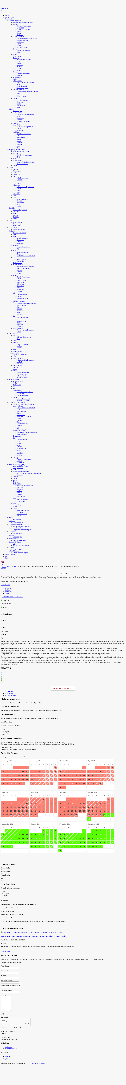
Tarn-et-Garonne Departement (26, 330)
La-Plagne (20, 512)
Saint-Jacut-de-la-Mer (23, 121)
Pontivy (19, 146)
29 (15, 783)
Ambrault (19, 180)
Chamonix (20, 489)
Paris (14, 197)
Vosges (15, 218)
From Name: (5, 966)
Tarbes (19, 273)
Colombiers (20, 284)
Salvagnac (20, 326)
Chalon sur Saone (22, 164)
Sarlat (18, 70)
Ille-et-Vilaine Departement (25, 127)
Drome (15, 480)
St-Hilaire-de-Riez (22, 376)
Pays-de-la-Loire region (20, 355)
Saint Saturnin (21, 462)
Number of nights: (6, 990)
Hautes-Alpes (17, 436)
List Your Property (10, 17)
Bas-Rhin (16, 215)
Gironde (15, 72)
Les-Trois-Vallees (22, 514)
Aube (14, 213)
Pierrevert (20, 475)
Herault (15, 275)
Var (14, 438)
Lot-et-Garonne (17, 81)
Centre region (17, 171)
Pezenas (19, 287)
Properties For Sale (11, 1048)
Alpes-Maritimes (18, 406)
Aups (18, 441)
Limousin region (18, 533)
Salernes (19, 450)
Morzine (19, 494)
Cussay (19, 188)
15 (15, 775)
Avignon (19, 461)
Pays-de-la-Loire (14, 353)
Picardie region (17, 549)
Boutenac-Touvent (22, 40)
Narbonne (20, 243)
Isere (14, 498)
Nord (14, 388)
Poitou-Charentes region (20, 552)
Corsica (11, 220)
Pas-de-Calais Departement (25, 392)
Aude (14, 236)
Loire (14, 503)
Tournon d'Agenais (22, 88)
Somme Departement (23, 399)
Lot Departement (22, 294)
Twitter (7, 1058)
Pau (18, 95)
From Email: (5, 971)
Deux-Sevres (17, 56)
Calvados (15, 335)
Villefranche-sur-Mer (23, 429)
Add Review (19, 597)
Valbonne (19, 425)
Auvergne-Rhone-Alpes (16, 464)
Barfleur (19, 346)
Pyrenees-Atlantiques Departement (27, 91)
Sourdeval (20, 347)
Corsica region (17, 222)
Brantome (20, 65)
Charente (15, 24)
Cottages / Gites (71, 570)
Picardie (11, 547)
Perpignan (20, 310)
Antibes (19, 409)
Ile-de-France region (19, 229)
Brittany (11, 109)
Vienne (15, 98)
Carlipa (19, 241)
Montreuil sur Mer (22, 395)
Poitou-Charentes (14, 551)
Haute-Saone (17, 385)
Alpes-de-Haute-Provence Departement (29, 473)
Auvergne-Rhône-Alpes (20, 466)
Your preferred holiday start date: (11, 985)
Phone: (3, 975)
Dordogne (16, 58)
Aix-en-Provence (22, 434)
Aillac (18, 61)
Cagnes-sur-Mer (22, 411)
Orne (14, 349)
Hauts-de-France (14, 379)
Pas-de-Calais (17, 390)
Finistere (15, 123)
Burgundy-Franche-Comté (17, 150)
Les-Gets (19, 491)
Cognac (19, 33)
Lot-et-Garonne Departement (26, 82)
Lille (14, 544)
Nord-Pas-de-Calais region (21, 545)
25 (27, 779)
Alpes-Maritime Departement (26, 408)
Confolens (20, 35)
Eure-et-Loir (16, 174)
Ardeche (15, 476)
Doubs (15, 383)
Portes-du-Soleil (21, 496)
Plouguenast (20, 118)
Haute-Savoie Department (25, 485)
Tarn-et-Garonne (18, 328)
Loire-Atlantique (18, 358)
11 (27, 771)
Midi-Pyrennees (14, 538)
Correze (15, 49)
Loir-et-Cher (16, 194)
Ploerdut (19, 142)
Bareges (19, 270)
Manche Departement (23, 344)
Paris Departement (22, 199)
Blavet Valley (21, 137)
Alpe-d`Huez (21, 501)
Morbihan (16, 132)
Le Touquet (20, 393)
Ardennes (16, 211)
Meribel (19, 515)
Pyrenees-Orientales (19, 302)
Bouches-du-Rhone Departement (27, 432)
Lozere (15, 300)
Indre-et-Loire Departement (25, 187)
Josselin (19, 141)
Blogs (6, 558)
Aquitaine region (18, 522)
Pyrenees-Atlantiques (19, 89)
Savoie (15, 508)
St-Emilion (20, 75)
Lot (14, 293)
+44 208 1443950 (6, 1037)
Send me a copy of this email (12, 1028)
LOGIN (3, 568)
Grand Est (12, 208)
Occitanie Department (19, 233)
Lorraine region (17, 537)
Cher (14, 173)
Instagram (8, 1056)
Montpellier (20, 286)
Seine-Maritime (17, 351)
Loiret (14, 195)
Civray (19, 104)
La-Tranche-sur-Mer (23, 374)
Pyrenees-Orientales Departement (27, 303)
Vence (18, 427)
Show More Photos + (63, 688)
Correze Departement (23, 51)
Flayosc (19, 443)
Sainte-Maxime (21, 448)
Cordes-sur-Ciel (21, 321)
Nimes (19, 254)
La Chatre (20, 181)
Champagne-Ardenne (15, 524)
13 (7, 775)
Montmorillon (21, 105)
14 (11, 775)
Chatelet (19, 201)
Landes (15, 79)
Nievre (15, 158)
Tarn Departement (22, 317)
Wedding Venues (10, 554)
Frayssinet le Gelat (22, 298)
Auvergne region (18, 468)
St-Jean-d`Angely (22, 47)
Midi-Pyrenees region (19, 540)
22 (15, 779)
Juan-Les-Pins (21, 415)
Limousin (12, 531)
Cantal (15, 478)
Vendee (15, 370)
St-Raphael (20, 454)
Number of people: (7, 980)
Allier (14, 469)
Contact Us (8, 1047)
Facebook (8, 1060)
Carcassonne (20, 240)
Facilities (7, 590)
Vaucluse (15, 457)
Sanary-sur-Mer (21, 452)
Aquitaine (12, 521)
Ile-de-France (13, 227)
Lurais (18, 183)
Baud (18, 135)
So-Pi (18, 204)
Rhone (15, 507)
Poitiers (19, 107)
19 (3, 779)
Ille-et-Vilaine (17, 125)
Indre (14, 176)
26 (3, 783)
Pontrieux (20, 119)
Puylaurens (20, 325)
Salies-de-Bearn (21, 97)
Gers (14, 257)
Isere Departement (22, 499)
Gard (14, 250)
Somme (15, 397)
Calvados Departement (24, 337)
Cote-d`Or (16, 153)
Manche (15, 342)
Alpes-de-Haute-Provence (21, 471)
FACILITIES (9, 692)
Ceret (18, 307)
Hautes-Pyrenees (18, 264)
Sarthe (15, 369)
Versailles (19, 206)
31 (23, 783)
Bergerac (19, 63)
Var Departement (22, 439)
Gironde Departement (23, 74)
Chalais (19, 31)
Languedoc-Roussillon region (22, 530)
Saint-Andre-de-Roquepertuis (26, 256)
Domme (19, 66)
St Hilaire (16, 169)
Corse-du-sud (17, 224)
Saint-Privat (20, 289)
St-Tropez (20, 455)
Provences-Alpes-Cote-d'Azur (18, 402)
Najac (18, 249)
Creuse (15, 54)
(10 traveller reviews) (8, 597)
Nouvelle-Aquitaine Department (23, 22)
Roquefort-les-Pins (22, 423)
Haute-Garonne (17, 263)
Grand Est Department (20, 210)
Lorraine (11, 535)
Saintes (19, 45)
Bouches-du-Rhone (19, 431)
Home (7, 15)
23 (19, 779)
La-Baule (19, 362)
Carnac (19, 139)
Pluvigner (20, 144)
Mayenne (15, 367)
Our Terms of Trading (38, 1063)
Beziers (19, 279)
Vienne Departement (23, 100)
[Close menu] (1, 12)
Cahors (19, 296)
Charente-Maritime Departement (27, 38)
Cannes (19, 413)
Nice (18, 422)
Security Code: (6, 1017)
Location (7, 593)
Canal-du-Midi (21, 280)
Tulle (18, 52)
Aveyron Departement (23, 247)
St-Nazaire (20, 363)
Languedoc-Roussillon (16, 528)
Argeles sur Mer (22, 305)
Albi (18, 319)
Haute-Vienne (17, 77)
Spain (6, 556)
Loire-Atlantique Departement (26, 360)
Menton (19, 418)
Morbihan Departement (24, 134)
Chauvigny (20, 102)
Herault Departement (23, 277)
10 (23, 771)
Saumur (15, 356)
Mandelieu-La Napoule (24, 416)
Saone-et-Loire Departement (25, 162)
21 (11, 779)
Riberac (19, 68)
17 (23, 775)
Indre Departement (22, 178)
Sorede (19, 312)
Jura (14, 386)
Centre (11, 167)
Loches (19, 190)
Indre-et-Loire (17, 185)
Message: (4, 995)
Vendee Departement (23, 372)
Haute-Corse (16, 226)
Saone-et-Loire (17, 160)
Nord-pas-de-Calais (15, 542)
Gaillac (19, 323)
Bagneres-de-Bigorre (23, 268)
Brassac (19, 332)
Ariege (15, 234)
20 (7, 779)
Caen (18, 339)
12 (3, 775)
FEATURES (9, 693)
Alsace (11, 517)
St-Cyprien (20, 314)
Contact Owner (5, 585)
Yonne (15, 165)
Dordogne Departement (24, 59)
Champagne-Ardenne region (21, 526)
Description (8, 588)
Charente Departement (24, 26)
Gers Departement (22, 259)
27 (7, 783)
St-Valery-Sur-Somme (23, 400)
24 (23, 779)
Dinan (18, 116)
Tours (18, 192)
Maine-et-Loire (17, 365)
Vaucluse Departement (24, 459)
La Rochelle (20, 42)
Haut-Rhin (16, 217)
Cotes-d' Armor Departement (25, 114)
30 (19, 783)
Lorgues (19, 446)
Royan (19, 43)
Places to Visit (9, 19)
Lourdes (19, 271)
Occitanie (12, 231)
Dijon (18, 157)
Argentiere (20, 487)
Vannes (19, 148)
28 (11, 783)
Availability (8, 591)
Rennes (19, 128)
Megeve (19, 492)
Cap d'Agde (20, 282)
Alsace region (17, 519)
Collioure (19, 309)
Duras (18, 84)
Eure (14, 340)
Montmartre (20, 203)
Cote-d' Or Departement (24, 155)
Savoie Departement (23, 510)
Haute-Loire (16, 482)
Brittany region (17, 111)
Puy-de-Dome (17, 505)
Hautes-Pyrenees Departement (26, 266)
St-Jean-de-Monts (22, 378)
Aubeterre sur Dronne (23, 29)
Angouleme (20, 28)
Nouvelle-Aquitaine (15, 21)
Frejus (18, 445)
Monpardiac (20, 261)
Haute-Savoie (17, 484)
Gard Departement (22, 252)
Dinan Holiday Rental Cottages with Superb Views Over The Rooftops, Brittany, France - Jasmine (33, 936)
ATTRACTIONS (10, 695)
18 (27, 775)
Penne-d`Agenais (22, 86)
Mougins (19, 420)
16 (19, 775)
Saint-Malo (20, 130)
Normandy (12, 333)
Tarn (14, 316)
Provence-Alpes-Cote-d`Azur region (24, 404)
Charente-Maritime (18, 36)
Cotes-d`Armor (17, 112)
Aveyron (15, 245)
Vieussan (19, 291)
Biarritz (19, 93)
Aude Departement (22, 238)
